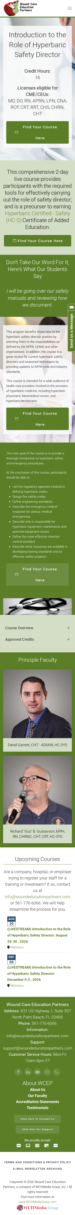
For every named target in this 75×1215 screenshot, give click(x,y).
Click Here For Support (37, 1129)
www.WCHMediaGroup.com (37, 1202)
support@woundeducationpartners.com (37, 1048)
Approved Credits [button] (19, 639)
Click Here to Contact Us (37, 1119)
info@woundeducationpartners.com (37, 896)
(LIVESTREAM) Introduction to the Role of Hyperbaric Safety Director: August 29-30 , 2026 (39, 935)
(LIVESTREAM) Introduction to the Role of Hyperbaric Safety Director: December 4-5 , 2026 (39, 973)
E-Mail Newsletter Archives (37, 1168)
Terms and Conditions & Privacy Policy (37, 1162)
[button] (70, 8)
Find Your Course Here (40, 132)
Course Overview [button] (19, 628)
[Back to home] (20, 8)
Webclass (17, 947)
